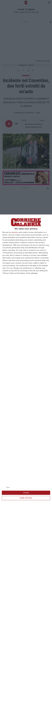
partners (15, 232)
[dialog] (26, 464)
